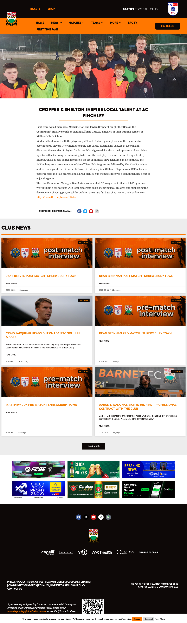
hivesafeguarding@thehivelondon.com (26, 611)
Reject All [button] (149, 619)
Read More (160, 619)
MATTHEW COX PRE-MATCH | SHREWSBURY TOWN (41, 405)
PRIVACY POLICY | (16, 582)
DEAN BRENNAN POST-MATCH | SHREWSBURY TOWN (136, 276)
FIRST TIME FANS (47, 29)
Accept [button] (137, 619)
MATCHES (75, 23)
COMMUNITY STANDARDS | (23, 585)
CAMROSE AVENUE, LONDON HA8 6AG (158, 586)
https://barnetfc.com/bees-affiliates (56, 197)
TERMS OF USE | (35, 582)
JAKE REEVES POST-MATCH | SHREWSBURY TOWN (41, 276)
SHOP (51, 9)
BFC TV (132, 23)
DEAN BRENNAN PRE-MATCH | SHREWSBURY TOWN (135, 333)
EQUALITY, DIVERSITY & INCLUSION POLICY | (62, 585)
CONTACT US (14, 589)
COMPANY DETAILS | (56, 582)
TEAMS (95, 23)
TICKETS (35, 9)
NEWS (55, 23)
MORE (114, 23)
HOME (40, 23)
